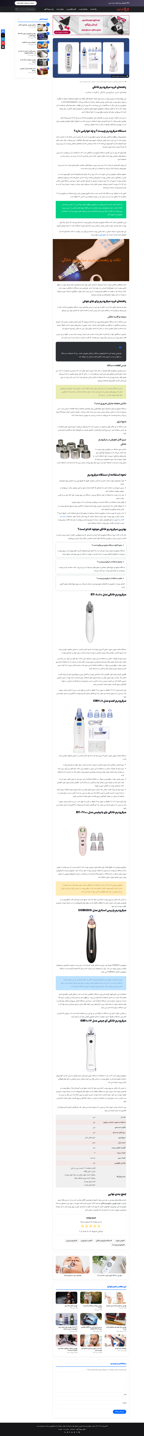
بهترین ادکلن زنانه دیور (71, 1306)
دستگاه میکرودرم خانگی (103, 1241)
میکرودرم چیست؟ (118, 1245)
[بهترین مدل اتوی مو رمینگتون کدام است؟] (115, 1319)
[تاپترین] (122, 9)
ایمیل (124, 1403)
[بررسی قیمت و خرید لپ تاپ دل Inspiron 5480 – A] (42, 54)
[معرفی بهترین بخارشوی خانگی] (42, 27)
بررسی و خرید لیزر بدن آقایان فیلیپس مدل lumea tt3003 (91, 1328)
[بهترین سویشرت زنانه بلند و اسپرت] (42, 62)
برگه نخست (93, 9)
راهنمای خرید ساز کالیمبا (29, 42)
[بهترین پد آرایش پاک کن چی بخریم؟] (115, 1298)
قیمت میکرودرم (86, 1241)
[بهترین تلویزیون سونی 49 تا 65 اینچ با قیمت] (42, 36)
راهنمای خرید (83, 9)
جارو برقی (102, 235)
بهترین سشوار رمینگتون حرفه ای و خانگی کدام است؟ (67, 1349)
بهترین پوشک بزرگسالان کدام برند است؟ (92, 1307)
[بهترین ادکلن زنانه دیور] (66, 1298)
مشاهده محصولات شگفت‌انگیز (25, 3)
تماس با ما (66, 1429)
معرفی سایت (60, 9)
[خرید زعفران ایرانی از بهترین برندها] (42, 71)
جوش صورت (119, 1241)
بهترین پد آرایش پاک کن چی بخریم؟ (116, 1306)
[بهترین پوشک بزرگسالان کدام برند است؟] (91, 1298)
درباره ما (60, 1429)
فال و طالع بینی (71, 9)
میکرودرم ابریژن (71, 1241)
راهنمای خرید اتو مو (120, 1348)
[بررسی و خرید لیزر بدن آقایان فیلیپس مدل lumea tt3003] (91, 1319)
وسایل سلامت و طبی (101, 82)
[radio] (99, 1226)
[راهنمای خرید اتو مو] (115, 1340)
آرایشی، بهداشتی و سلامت (114, 82)
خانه (123, 82)
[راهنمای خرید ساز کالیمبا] (42, 45)
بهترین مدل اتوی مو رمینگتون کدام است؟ (116, 1328)
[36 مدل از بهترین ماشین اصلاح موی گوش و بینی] (91, 1340)
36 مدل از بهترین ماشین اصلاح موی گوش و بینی (91, 1349)
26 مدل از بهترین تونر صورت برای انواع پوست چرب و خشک (67, 1328)
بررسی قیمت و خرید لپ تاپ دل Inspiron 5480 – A (27, 52)
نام (125, 1395)
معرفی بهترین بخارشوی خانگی (27, 25)
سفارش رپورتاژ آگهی (81, 1429)
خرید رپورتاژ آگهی (49, 9)
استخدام (72, 1429)
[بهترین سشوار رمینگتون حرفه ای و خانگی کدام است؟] (66, 1340)
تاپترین (52, 1426)
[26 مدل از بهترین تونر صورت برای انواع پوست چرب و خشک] (66, 1319)
